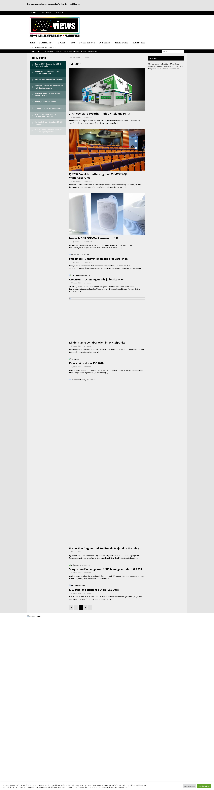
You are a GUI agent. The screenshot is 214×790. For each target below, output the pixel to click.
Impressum (59, 12)
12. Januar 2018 (76, 242)
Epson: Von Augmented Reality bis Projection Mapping (104, 548)
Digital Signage (87, 43)
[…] (120, 123)
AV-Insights (104, 43)
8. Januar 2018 (76, 346)
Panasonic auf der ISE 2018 (86, 363)
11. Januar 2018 (76, 262)
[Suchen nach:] (173, 51)
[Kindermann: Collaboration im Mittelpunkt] (107, 318)
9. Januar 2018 (76, 283)
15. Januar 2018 (76, 181)
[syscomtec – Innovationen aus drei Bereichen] (107, 255)
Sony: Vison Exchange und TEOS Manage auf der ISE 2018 (105, 569)
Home (32, 43)
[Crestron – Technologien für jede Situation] (107, 275)
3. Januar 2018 (76, 572)
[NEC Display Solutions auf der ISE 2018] (107, 586)
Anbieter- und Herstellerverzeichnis (43, 47)
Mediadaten (46, 12)
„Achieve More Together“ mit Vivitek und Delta (99, 113)
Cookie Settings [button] (189, 786)
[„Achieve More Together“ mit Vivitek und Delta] (107, 89)
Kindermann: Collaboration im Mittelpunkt (97, 342)
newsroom (88, 117)
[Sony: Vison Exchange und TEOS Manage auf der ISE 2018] (107, 565)
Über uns (33, 12)
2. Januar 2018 (76, 593)
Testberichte (121, 43)
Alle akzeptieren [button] (204, 786)
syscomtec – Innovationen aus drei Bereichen (98, 258)
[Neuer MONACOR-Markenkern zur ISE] (107, 214)
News (72, 43)
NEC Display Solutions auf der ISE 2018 (94, 589)
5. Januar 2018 (76, 366)
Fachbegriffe (139, 43)
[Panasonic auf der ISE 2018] (107, 359)
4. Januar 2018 (76, 552)
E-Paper (61, 43)
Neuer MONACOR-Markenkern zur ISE (93, 238)
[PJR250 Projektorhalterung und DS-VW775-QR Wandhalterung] (107, 150)
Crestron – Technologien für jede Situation (96, 279)
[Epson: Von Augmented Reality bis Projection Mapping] (107, 462)
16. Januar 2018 (76, 117)
